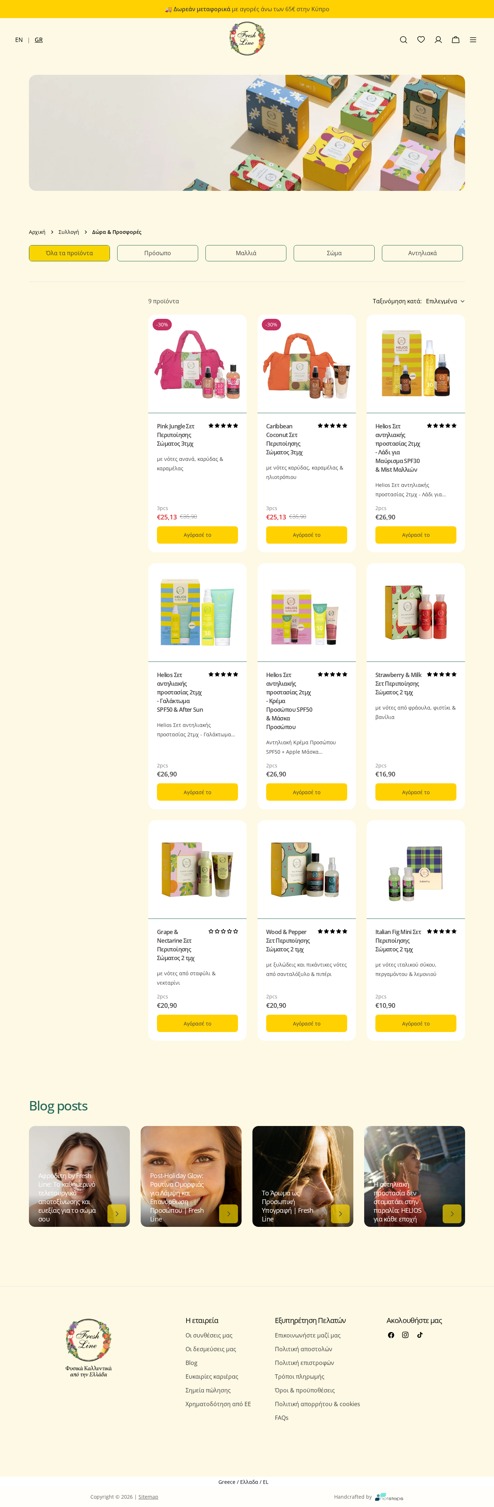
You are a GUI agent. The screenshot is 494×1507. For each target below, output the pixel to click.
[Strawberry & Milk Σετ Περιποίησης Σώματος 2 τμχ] (416, 612)
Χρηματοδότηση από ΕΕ (218, 1404)
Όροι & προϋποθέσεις (305, 1390)
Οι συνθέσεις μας (209, 1335)
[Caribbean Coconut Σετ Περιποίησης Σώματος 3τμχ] (306, 363)
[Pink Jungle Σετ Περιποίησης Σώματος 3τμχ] (197, 363)
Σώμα (334, 253)
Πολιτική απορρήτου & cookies (317, 1404)
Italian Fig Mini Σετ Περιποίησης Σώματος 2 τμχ (398, 940)
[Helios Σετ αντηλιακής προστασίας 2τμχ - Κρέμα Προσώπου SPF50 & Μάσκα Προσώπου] (306, 612)
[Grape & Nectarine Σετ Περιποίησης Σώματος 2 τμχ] (197, 869)
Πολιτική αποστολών (303, 1349)
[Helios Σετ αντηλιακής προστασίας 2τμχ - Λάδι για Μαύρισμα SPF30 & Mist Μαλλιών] (416, 363)
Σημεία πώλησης (208, 1390)
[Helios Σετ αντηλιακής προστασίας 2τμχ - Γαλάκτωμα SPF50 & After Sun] (197, 612)
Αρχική (37, 231)
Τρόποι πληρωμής (299, 1376)
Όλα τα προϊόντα (69, 253)
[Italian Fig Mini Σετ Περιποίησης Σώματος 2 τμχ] (416, 869)
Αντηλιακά (422, 253)
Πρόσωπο (157, 253)
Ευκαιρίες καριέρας (212, 1376)
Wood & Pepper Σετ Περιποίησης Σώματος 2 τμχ (288, 940)
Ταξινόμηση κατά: (397, 301)
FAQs (282, 1418)
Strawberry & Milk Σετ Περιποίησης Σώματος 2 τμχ (398, 683)
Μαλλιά (246, 253)
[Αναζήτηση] (403, 40)
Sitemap (148, 1496)
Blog (191, 1363)
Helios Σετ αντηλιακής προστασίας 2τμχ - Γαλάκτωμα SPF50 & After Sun (180, 692)
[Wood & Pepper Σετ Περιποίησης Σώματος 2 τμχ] (306, 869)
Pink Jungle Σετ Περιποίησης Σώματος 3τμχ (175, 435)
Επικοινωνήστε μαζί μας (308, 1335)
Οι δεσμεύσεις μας (211, 1349)
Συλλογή (69, 231)
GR (39, 40)
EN (19, 40)
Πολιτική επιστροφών (304, 1363)
